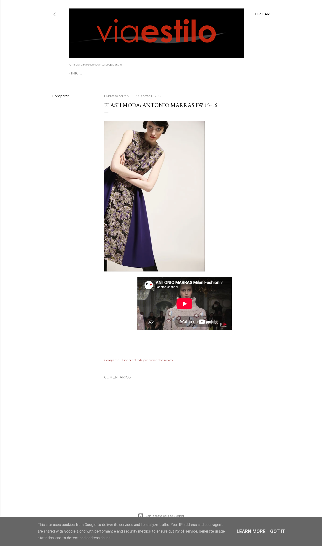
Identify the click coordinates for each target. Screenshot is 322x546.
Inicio (77, 73)
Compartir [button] (60, 96)
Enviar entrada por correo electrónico (147, 360)
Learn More (251, 531)
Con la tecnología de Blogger (164, 515)
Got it (277, 531)
